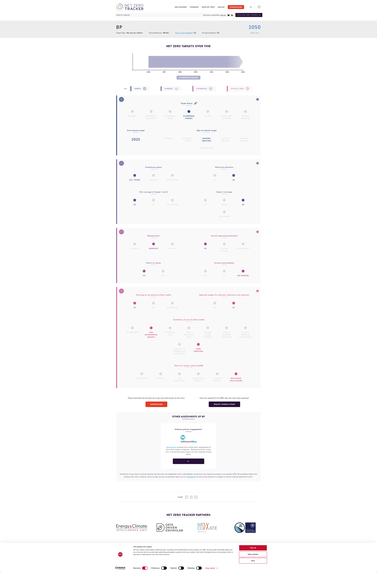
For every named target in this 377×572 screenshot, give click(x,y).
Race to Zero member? (184, 33)
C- (188, 461)
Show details (210, 568)
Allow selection (253, 554)
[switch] (164, 568)
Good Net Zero (208, 7)
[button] (259, 7)
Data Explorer (181, 7)
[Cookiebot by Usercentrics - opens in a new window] (120, 568)
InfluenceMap (171, 447)
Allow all (253, 548)
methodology (191, 477)
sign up (223, 15)
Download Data (236, 7)
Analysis (221, 7)
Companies (194, 7)
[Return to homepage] (129, 7)
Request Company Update (224, 404)
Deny (253, 560)
